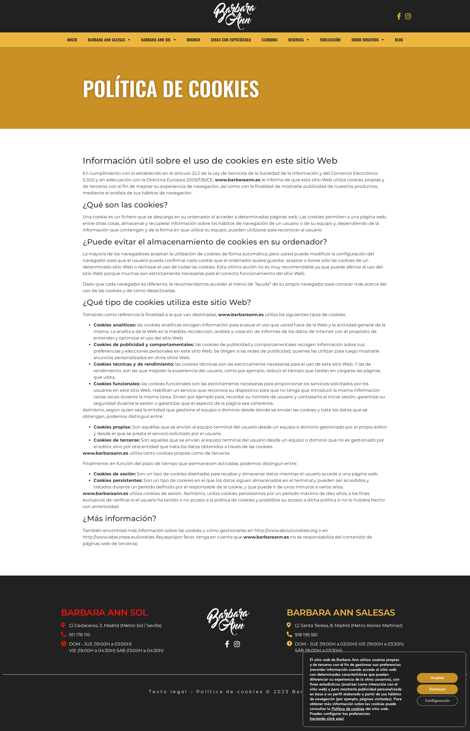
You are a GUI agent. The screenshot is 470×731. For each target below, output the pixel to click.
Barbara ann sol (104, 612)
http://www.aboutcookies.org (285, 530)
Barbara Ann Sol (156, 39)
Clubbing (269, 39)
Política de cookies (230, 691)
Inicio (72, 39)
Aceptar (437, 677)
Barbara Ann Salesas (106, 39)
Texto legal (168, 691)
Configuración (437, 700)
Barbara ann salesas (341, 612)
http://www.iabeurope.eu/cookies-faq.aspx (128, 537)
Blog (399, 39)
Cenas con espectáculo (231, 39)
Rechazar (437, 689)
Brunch (193, 39)
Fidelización (330, 39)
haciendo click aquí (327, 718)
